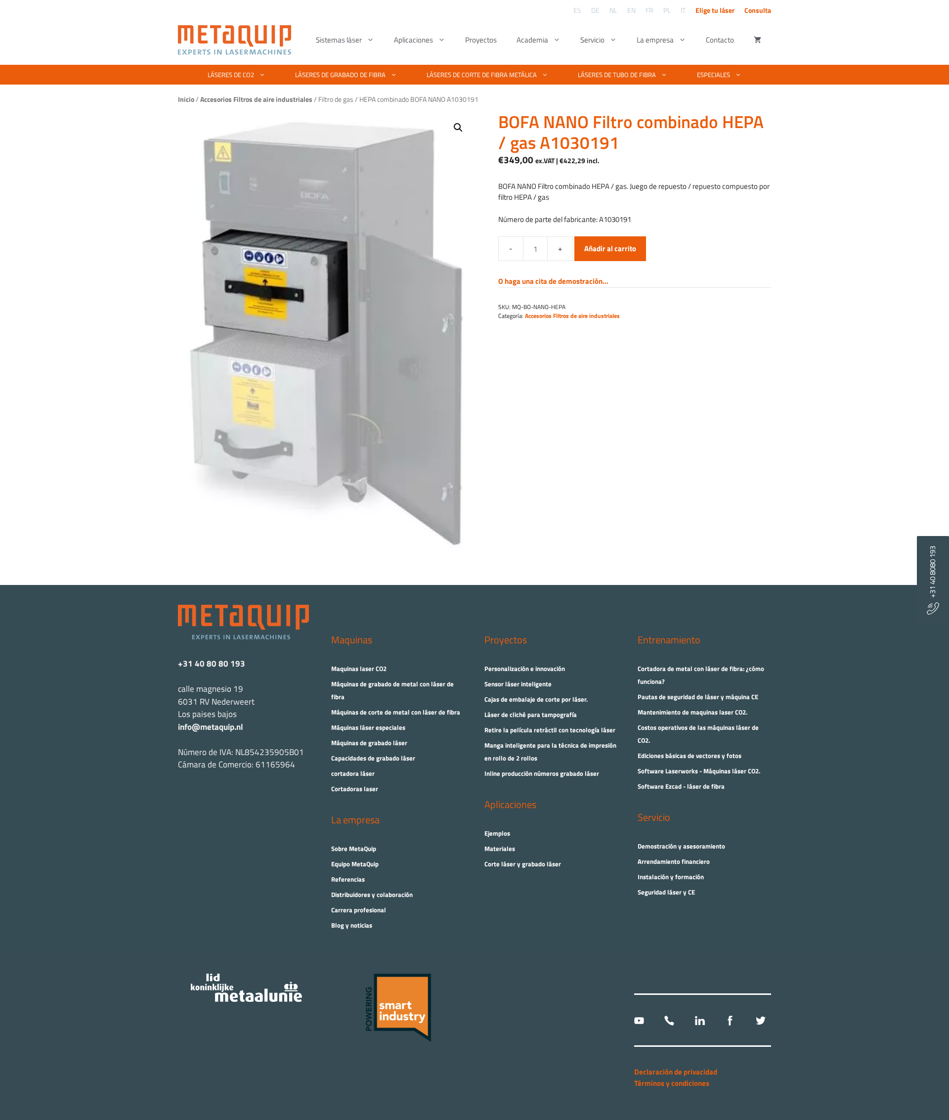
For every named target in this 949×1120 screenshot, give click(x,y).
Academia (532, 39)
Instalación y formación (671, 877)
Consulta (757, 10)
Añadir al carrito (610, 248)
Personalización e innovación (524, 668)
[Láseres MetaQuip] (237, 40)
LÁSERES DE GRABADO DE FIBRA (340, 75)
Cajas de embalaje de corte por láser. (536, 699)
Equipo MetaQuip (355, 864)
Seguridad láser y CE (666, 892)
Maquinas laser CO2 (359, 668)
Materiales (499, 848)
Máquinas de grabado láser (369, 743)
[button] (458, 127)
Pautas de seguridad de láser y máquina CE (698, 697)
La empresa (655, 39)
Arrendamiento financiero (674, 861)
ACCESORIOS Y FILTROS (468, 109)
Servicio (592, 39)
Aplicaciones (413, 39)
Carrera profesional (358, 910)
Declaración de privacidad (675, 1071)
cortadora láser (353, 773)
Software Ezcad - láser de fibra (681, 786)
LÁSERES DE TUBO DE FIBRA (617, 75)
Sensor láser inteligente (518, 684)
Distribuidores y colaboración (372, 894)
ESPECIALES (713, 75)
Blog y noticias (351, 925)
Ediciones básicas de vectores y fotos (689, 756)
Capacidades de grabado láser (373, 758)
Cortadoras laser (354, 789)
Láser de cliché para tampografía (530, 714)
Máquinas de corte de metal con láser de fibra (395, 712)
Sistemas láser (339, 39)
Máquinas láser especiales (368, 727)
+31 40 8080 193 (932, 574)
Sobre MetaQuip (353, 848)
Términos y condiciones (671, 1083)
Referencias (348, 879)
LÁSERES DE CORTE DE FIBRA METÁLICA (482, 75)
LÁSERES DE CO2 (231, 75)
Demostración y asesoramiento (681, 846)
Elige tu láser (714, 10)
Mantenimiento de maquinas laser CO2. (692, 712)
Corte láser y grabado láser (522, 864)
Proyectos (481, 39)
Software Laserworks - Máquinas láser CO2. (699, 771)
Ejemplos (497, 833)
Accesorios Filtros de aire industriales (572, 315)
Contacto (720, 39)
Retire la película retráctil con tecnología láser (549, 730)
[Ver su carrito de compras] (757, 40)
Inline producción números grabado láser (541, 773)
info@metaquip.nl (210, 726)
